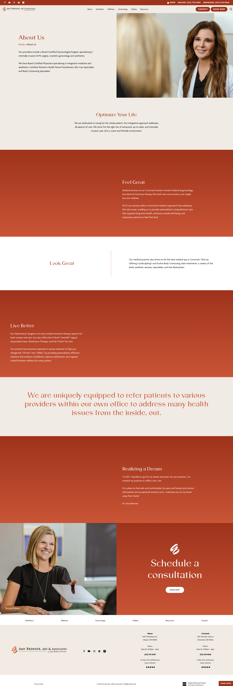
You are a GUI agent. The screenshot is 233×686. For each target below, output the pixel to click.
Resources (170, 620)
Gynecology (100, 620)
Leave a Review (150, 663)
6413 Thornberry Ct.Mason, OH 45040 (150, 636)
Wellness (64, 620)
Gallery (135, 620)
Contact (204, 620)
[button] (175, 590)
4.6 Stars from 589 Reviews (150, 660)
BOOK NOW (226, 683)
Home (22, 44)
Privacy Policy (38, 684)
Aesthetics (29, 620)
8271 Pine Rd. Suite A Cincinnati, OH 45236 (205, 636)
